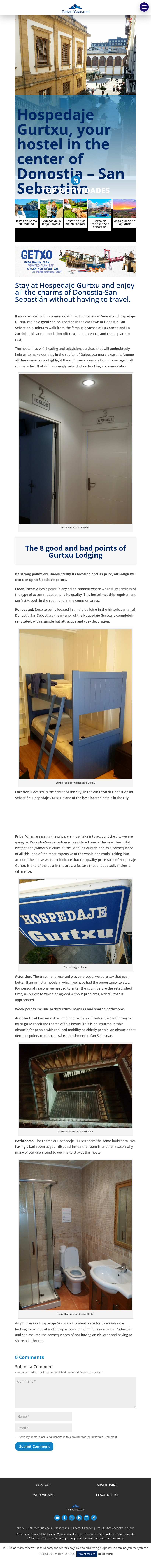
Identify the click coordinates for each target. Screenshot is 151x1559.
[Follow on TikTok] (94, 1518)
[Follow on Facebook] (64, 1518)
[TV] (144, 7)
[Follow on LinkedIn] (79, 1518)
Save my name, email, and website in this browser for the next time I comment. (69, 1437)
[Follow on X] (72, 1518)
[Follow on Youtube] (57, 1518)
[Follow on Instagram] (86, 1518)
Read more (105, 1553)
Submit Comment (34, 1446)
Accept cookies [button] (87, 1553)
